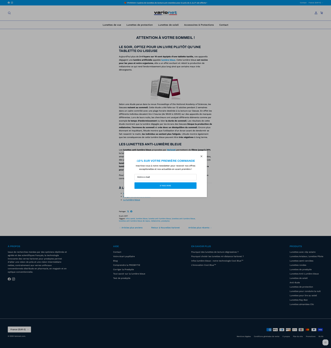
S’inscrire (165, 186)
